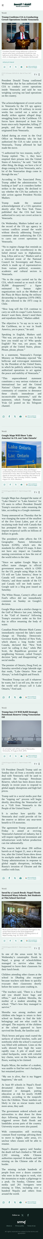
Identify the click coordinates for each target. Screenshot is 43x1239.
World (4, 11)
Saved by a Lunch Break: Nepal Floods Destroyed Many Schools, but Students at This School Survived (21, 893)
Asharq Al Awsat (8, 60)
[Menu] (2, 4)
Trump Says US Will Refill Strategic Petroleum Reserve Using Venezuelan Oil (21, 713)
